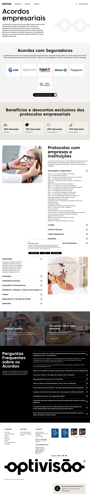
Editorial (6, 435)
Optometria (17, 4)
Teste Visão (7, 444)
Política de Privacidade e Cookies (26, 434)
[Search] (76, 4)
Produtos (27, 4)
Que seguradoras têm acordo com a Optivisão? (48, 379)
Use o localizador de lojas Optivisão (42, 365)
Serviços (36, 4)
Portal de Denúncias (9, 434)
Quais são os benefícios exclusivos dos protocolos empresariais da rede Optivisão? (59, 370)
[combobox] (76, 4)
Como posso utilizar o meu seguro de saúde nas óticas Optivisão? (54, 375)
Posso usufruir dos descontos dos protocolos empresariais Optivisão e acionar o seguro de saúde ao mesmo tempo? (58, 414)
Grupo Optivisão (83, 4)
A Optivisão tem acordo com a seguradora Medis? (49, 396)
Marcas (6, 440)
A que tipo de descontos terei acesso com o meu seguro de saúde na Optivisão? (58, 392)
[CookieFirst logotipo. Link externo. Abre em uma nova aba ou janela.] (29, 242)
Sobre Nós (6, 432)
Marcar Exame (65, 490)
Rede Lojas (7, 439)
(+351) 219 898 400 (41, 439)
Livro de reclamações (25, 432)
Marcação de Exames (9, 442)
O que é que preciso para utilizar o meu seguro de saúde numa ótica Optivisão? (58, 387)
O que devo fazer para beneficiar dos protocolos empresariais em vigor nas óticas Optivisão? (59, 401)
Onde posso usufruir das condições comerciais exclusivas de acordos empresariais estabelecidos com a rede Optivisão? (59, 354)
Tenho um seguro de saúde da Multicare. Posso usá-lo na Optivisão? (54, 383)
